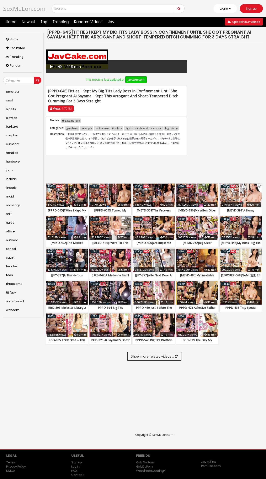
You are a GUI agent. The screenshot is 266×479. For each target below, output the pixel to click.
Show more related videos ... (153, 356)
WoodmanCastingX (150, 471)
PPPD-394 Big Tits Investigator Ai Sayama (110, 310)
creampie (86, 128)
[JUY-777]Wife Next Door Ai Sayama (153, 277)
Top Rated (17, 48)
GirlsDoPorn (144, 466)
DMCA (10, 471)
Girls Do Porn (145, 462)
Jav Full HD (208, 462)
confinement (102, 128)
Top (44, 21)
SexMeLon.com (24, 8)
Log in (75, 466)
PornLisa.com (211, 466)
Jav (111, 21)
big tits (129, 128)
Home (11, 21)
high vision (171, 128)
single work (142, 128)
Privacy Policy (16, 466)
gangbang (72, 128)
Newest (28, 21)
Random (16, 65)
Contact (77, 475)
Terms (11, 462)
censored (157, 128)
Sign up (251, 8)
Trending (61, 21)
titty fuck (117, 128)
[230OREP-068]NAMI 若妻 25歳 (240, 277)
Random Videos (88, 21)
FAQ (74, 471)
